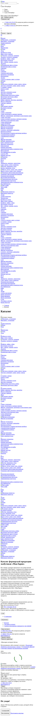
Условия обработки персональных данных (18, 667)
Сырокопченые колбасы (8, 134)
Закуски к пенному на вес (8, 92)
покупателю (4, 619)
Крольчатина (4, 76)
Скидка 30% (4, 153)
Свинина (3, 71)
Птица (3, 70)
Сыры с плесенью (6, 112)
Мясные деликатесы (7, 128)
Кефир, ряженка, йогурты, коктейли (11, 100)
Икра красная (5, 150)
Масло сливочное (6, 101)
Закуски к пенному (6, 93)
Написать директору (6, 639)
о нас (2, 613)
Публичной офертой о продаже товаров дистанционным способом (17, 647)
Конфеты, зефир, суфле (8, 59)
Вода (2, 160)
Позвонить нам (5, 19)
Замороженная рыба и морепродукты (12, 149)
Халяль (3, 78)
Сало (2, 138)
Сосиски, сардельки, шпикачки (10, 130)
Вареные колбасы (6, 131)
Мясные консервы (6, 139)
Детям (2, 195)
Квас (2, 161)
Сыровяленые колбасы (7, 136)
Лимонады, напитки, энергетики (10, 163)
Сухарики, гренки (6, 87)
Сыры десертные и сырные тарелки (11, 114)
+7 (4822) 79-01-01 (9, 25)
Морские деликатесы (7, 144)
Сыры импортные (6, 122)
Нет (2, 676)
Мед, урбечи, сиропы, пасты (9, 62)
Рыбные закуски (5, 155)
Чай (2, 190)
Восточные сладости (7, 60)
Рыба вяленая (5, 146)
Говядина (3, 68)
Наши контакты (5, 629)
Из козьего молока (6, 98)
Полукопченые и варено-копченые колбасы (14, 133)
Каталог (3, 33)
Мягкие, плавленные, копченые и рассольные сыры (16, 115)
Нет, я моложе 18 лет (10, 607)
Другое (9, 33)
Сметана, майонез (6, 103)
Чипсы (3, 90)
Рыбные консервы (6, 147)
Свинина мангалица (7, 73)
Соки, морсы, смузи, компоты (10, 165)
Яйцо (2, 104)
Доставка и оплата (9, 624)
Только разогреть (6, 43)
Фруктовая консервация (8, 177)
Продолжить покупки (17, 713)
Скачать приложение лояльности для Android (17, 626)
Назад (3, 686)
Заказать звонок (5, 637)
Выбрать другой (9, 17)
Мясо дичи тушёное (7, 54)
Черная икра (4, 47)
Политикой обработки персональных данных (16, 646)
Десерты (3, 63)
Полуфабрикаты (5, 184)
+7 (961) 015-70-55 (9, 22)
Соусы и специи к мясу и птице (10, 79)
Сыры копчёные (5, 123)
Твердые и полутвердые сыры (10, 120)
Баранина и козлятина (7, 74)
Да (2, 17)
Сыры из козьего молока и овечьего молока (14, 119)
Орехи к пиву (5, 89)
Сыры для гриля (5, 117)
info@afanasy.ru (5, 684)
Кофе (2, 188)
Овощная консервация (7, 176)
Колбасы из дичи (6, 52)
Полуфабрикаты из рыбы (8, 152)
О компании (8, 616)
